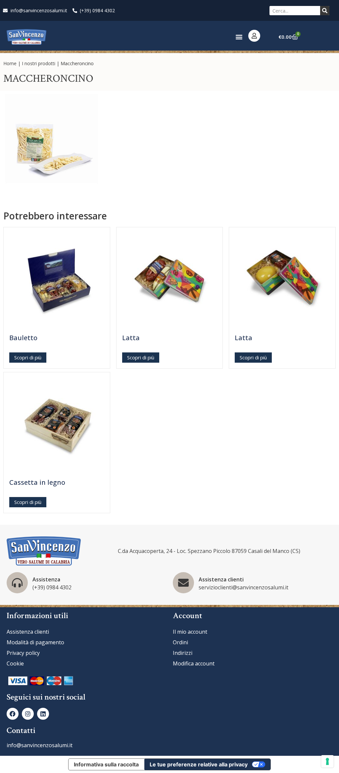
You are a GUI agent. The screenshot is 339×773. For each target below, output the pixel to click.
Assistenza (46, 579)
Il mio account (190, 631)
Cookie (15, 663)
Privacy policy (23, 653)
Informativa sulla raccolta (106, 764)
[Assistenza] (17, 582)
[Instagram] (28, 714)
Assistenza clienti (221, 579)
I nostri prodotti (38, 63)
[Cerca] (324, 10)
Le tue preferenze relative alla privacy (199, 764)
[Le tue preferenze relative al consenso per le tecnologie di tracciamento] (327, 761)
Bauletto (23, 337)
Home (10, 63)
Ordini (180, 642)
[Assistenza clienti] (183, 582)
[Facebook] (13, 714)
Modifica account (194, 663)
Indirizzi (182, 653)
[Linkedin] (43, 714)
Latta (131, 337)
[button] (238, 36)
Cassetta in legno (37, 482)
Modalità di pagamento (35, 642)
